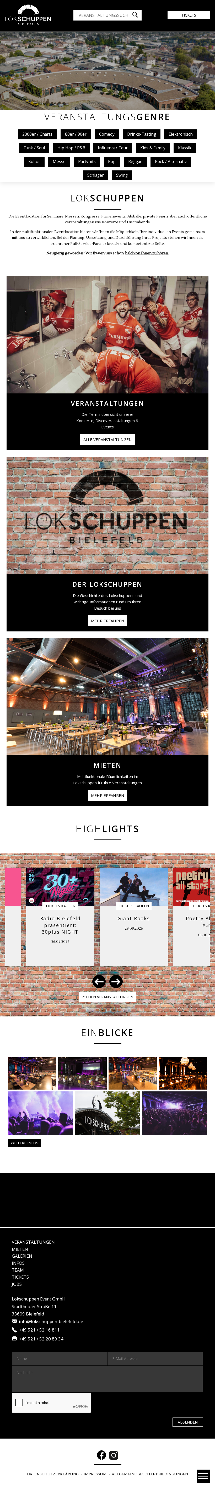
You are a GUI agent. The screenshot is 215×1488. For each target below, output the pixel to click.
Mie (20, 1249)
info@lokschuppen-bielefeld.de (51, 1321)
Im (95, 1474)
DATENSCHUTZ (53, 1474)
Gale (22, 1256)
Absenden (188, 1422)
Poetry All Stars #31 (139, 921)
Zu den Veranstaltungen (107, 996)
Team (18, 1270)
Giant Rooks (65, 918)
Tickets (188, 15)
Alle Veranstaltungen (107, 439)
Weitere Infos (24, 1142)
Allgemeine (150, 1474)
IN (18, 1263)
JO (17, 1284)
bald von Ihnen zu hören (146, 253)
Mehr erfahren (107, 620)
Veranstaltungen (33, 1242)
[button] (99, 981)
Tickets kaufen (66, 905)
